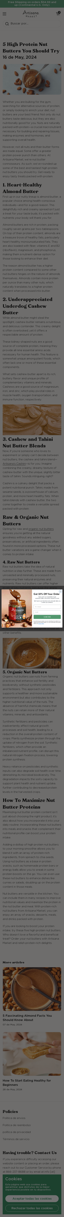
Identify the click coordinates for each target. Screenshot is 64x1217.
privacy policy (41, 623)
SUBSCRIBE (47, 617)
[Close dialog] (60, 591)
